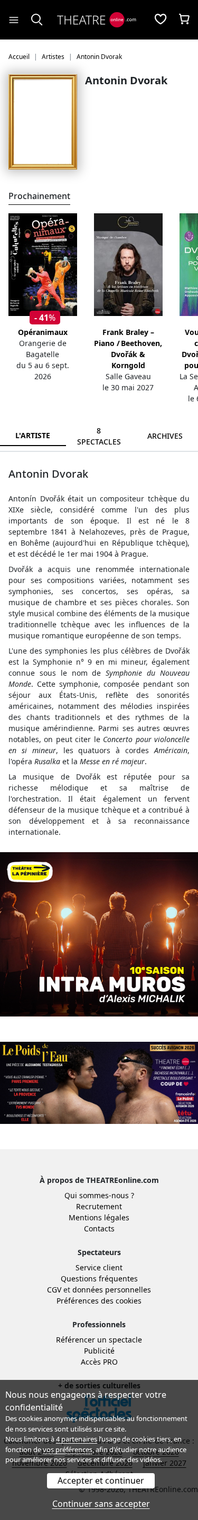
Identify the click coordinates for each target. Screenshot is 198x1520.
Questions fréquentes (99, 1279)
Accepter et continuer (101, 1480)
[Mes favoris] (160, 20)
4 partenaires (76, 1439)
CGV (54, 1290)
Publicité (99, 1351)
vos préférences (67, 1449)
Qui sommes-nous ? (99, 1195)
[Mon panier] (184, 20)
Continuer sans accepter (101, 1503)
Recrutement (99, 1206)
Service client (99, 1267)
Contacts (99, 1228)
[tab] (99, 436)
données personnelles (111, 1290)
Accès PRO (99, 1362)
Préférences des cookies (99, 1301)
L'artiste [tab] (32, 435)
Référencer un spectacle (99, 1340)
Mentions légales (99, 1217)
